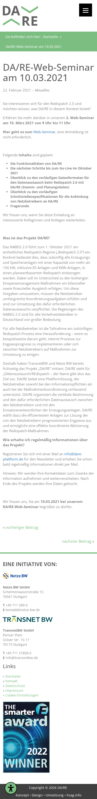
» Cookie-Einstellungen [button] (21, 695)
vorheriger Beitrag (22, 527)
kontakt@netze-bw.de (23, 610)
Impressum (14, 690)
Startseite (50, 36)
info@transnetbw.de (22, 657)
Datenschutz (15, 685)
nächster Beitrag (76, 541)
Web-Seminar (44, 131)
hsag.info (74, 795)
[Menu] (85, 10)
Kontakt (11, 681)
